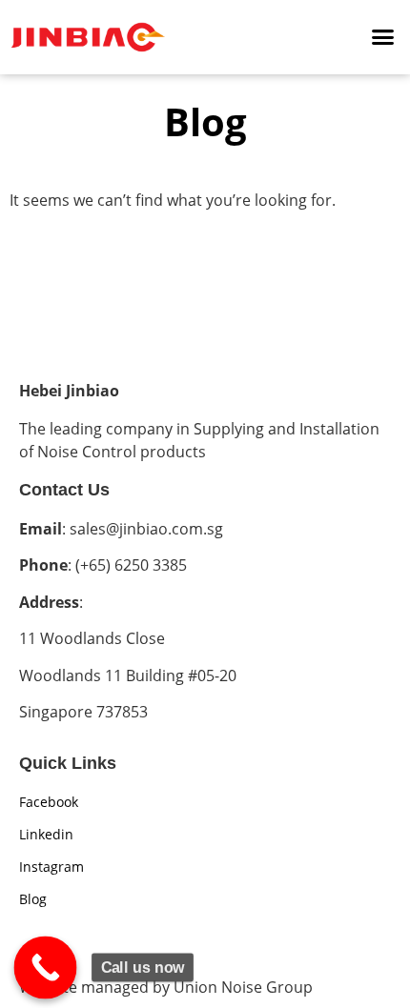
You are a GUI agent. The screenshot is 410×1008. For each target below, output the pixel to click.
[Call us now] (45, 968)
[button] (383, 37)
